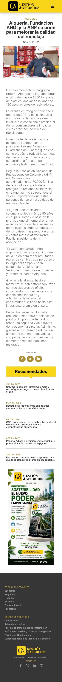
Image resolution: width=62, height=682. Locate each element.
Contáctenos (12, 621)
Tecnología (11, 609)
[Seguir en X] (27, 666)
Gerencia (9, 602)
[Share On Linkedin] (38, 359)
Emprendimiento (13, 605)
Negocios (31, 18)
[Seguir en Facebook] (20, 666)
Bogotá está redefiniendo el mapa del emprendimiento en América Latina (27, 407)
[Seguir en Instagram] (41, 666)
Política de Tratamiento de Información (26, 628)
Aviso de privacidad (15, 624)
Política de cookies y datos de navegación (28, 631)
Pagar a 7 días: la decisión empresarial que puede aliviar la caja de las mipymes (30, 442)
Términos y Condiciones (18, 635)
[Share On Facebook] (22, 359)
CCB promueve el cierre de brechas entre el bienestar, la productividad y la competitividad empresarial (31, 424)
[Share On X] (30, 359)
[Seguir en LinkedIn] (34, 666)
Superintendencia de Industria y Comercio (28, 639)
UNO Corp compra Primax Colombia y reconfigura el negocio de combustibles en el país (30, 389)
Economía (10, 591)
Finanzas (9, 598)
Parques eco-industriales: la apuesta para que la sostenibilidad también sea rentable (30, 458)
